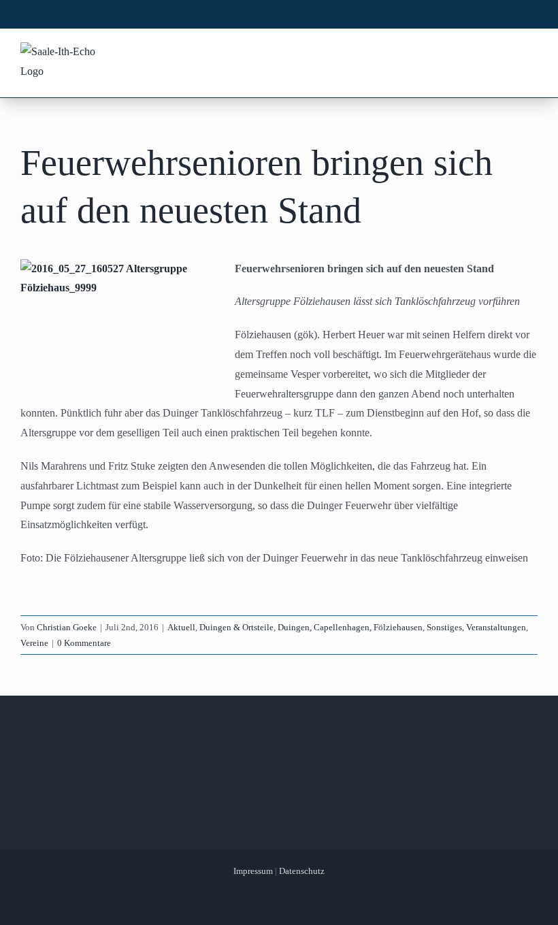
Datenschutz (302, 871)
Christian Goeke (67, 627)
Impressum (253, 871)
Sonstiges (444, 627)
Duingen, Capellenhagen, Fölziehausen (350, 627)
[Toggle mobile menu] (530, 53)
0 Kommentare (84, 643)
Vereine (34, 643)
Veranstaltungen (496, 627)
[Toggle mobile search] (504, 53)
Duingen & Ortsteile (236, 627)
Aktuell (181, 627)
